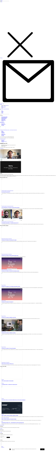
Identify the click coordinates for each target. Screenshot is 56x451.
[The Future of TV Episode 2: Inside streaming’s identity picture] (12, 253)
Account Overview (3, 107)
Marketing (3, 131)
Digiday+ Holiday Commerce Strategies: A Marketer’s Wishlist (10, 415)
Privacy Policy (3, 447)
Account (1, 432)
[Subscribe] (28, 103)
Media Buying (3, 132)
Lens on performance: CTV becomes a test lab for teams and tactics (10, 207)
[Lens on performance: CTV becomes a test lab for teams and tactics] (12, 205)
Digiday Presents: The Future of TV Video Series (7, 238)
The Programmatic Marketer (4, 117)
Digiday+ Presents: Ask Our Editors (5, 417)
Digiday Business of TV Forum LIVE (5, 362)
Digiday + (3, 111)
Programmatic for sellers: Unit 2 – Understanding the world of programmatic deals (13, 422)
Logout (3, 122)
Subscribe (1, 428)
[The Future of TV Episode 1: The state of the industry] (12, 346)
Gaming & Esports (3, 119)
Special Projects (3, 123)
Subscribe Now (1, 148)
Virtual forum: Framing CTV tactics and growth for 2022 (7, 190)
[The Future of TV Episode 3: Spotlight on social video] (12, 315)
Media (2, 421)
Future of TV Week (4, 300)
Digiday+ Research (4, 124)
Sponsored (3, 379)
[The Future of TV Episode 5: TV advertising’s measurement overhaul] (12, 284)
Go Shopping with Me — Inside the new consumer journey (9, 384)
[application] (28, 449)
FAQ (2, 106)
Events (2, 112)
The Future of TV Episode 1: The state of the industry (9, 348)
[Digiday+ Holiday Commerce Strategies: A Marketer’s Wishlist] (12, 413)
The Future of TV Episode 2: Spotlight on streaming (8, 332)
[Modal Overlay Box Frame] (5, 437)
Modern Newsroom (4, 120)
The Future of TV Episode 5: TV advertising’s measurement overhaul (11, 286)
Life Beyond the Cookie (4, 118)
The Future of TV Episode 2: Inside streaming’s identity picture (10, 255)
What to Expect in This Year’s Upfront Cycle (7, 363)
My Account (1, 122)
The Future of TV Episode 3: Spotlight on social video (9, 317)
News (2, 110)
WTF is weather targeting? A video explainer (7, 380)
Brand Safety (3, 140)
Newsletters (3, 125)
